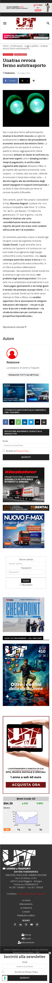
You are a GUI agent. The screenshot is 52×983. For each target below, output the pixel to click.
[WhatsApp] (18, 422)
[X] (12, 422)
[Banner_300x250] (37, 401)
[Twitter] (26, 925)
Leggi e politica (31, 46)
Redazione (10, 72)
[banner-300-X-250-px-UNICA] (14, 401)
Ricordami (27, 584)
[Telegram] (31, 422)
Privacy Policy (22, 451)
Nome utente (26, 559)
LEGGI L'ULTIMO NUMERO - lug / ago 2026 (23, 638)
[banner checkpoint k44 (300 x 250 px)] (23, 631)
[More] (34, 80)
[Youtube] (32, 925)
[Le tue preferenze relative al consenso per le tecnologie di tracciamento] (4, 978)
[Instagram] (37, 925)
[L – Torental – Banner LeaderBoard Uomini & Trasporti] (26, 509)
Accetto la (17, 451)
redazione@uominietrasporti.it (31, 893)
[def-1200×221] (26, 11)
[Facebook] (5, 422)
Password (26, 567)
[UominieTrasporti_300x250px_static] (23, 501)
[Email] (37, 422)
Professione (16, 46)
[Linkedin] (24, 422)
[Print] (44, 422)
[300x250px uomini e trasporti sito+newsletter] (23, 547)
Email (5, 441)
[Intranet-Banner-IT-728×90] (26, 38)
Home (6, 46)
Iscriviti (26, 457)
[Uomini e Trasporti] (26, 23)
